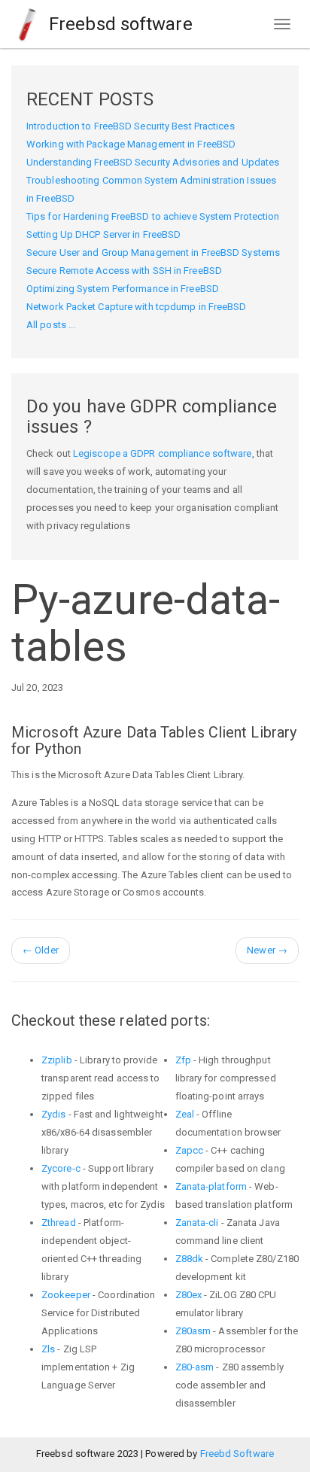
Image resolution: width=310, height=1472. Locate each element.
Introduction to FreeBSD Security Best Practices (130, 126)
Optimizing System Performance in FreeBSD (122, 288)
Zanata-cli (197, 1222)
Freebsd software (118, 24)
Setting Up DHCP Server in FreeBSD (103, 234)
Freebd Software (237, 1453)
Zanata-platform (211, 1186)
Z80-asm (194, 1367)
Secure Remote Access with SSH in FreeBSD (124, 270)
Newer (267, 950)
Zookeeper (65, 1294)
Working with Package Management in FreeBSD (131, 144)
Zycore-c (61, 1168)
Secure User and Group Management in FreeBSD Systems (153, 252)
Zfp (183, 1060)
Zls (48, 1349)
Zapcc (189, 1150)
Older (41, 950)
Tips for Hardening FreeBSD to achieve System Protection (153, 216)
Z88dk (189, 1258)
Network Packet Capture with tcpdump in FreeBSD (136, 306)
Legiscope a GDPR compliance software (162, 453)
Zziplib (56, 1060)
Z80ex (188, 1294)
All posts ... (50, 324)
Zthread (58, 1222)
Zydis (53, 1114)
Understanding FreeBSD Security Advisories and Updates (152, 162)
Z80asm (193, 1331)
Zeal (184, 1114)
